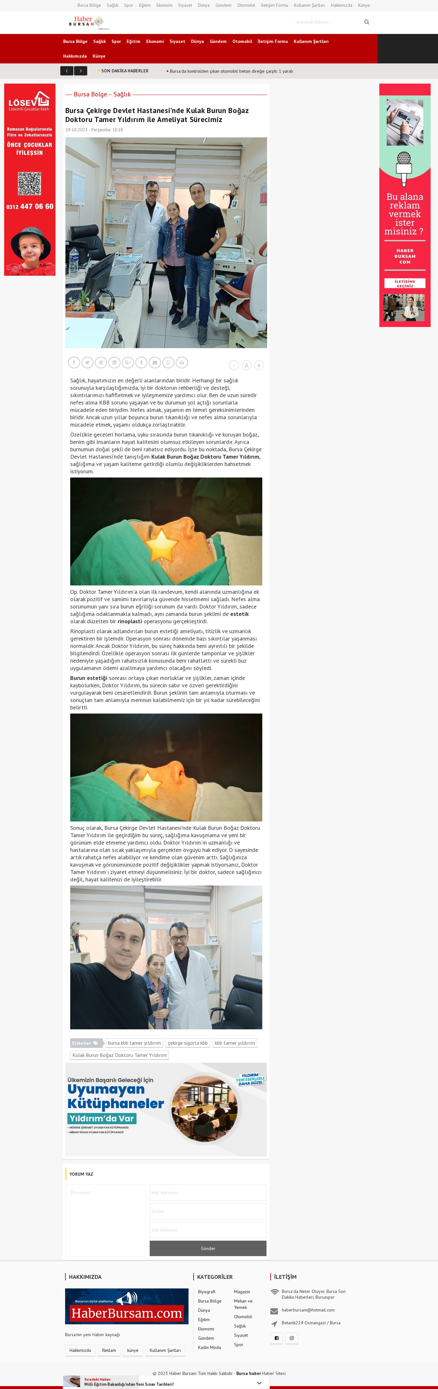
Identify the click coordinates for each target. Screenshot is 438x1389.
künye (133, 1350)
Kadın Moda (209, 1347)
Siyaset (185, 5)
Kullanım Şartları (309, 5)
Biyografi (206, 1292)
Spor (128, 5)
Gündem (223, 5)
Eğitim (145, 5)
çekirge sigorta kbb (188, 1043)
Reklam (109, 1350)
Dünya (204, 5)
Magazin (242, 1292)
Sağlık (112, 5)
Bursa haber (248, 1373)
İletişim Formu (274, 5)
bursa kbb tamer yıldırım (134, 1043)
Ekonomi (164, 5)
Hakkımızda (341, 5)
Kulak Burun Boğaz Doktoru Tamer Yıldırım (119, 1055)
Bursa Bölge (89, 5)
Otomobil (246, 5)
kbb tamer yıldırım (235, 1043)
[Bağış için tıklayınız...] (29, 179)
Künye (364, 5)
